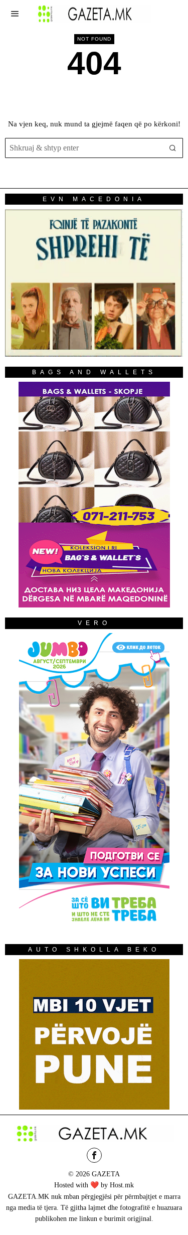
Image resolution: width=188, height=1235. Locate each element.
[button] (173, 148)
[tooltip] (94, 1155)
